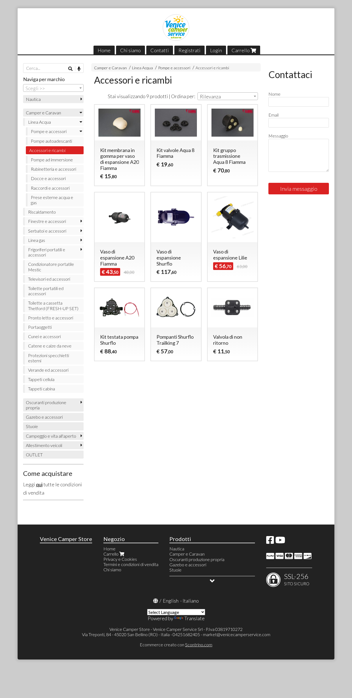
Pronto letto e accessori (50, 317)
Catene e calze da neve (50, 345)
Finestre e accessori (47, 221)
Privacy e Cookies (120, 559)
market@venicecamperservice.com (236, 634)
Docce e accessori (48, 178)
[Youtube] (280, 541)
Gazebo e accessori (44, 417)
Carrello (241, 50)
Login (216, 50)
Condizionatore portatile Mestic (51, 266)
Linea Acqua (142, 67)
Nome (274, 93)
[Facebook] (270, 541)
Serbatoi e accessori (47, 230)
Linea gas (36, 240)
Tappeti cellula (41, 379)
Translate (194, 618)
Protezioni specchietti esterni (48, 358)
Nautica (33, 99)
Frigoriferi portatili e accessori (46, 252)
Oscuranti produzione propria (46, 405)
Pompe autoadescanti (51, 141)
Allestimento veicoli (44, 445)
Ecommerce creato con (176, 644)
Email (273, 114)
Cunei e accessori (44, 336)
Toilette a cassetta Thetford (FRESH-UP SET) (53, 305)
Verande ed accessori (48, 370)
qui (39, 484)
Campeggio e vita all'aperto (51, 435)
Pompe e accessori (174, 67)
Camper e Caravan (110, 67)
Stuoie (32, 426)
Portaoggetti (40, 327)
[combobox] (227, 96)
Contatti (159, 50)
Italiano (191, 601)
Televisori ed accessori (49, 279)
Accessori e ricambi (212, 67)
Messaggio (278, 135)
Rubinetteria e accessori (53, 169)
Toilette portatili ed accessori (46, 291)
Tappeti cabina (41, 388)
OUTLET (34, 454)
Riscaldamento (42, 211)
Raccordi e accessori (50, 188)
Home (104, 50)
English (170, 601)
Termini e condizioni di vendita (130, 564)
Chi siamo (130, 50)
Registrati (189, 50)
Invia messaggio (298, 188)
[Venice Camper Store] (176, 27)
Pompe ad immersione (52, 159)
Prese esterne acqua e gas (52, 200)
